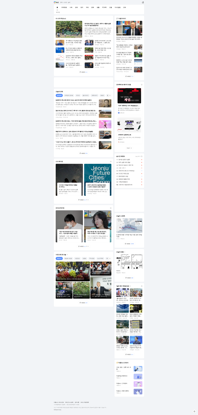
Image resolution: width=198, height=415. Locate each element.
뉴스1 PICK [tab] (100, 258)
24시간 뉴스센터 (69, 402)
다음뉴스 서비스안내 (59, 402)
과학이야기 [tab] (94, 95)
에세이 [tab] (102, 95)
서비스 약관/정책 (85, 402)
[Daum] (55, 2)
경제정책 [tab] (59, 95)
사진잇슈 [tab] (77, 258)
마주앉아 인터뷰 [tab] (69, 95)
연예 (61, 2)
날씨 (69, 2)
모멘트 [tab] (84, 258)
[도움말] (111, 161)
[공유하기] (142, 2)
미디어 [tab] (78, 95)
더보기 (128, 148)
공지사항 (77, 402)
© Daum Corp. (57, 409)
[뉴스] (57, 2)
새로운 (84, 72)
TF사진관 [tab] (91, 258)
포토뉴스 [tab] (59, 258)
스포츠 (65, 2)
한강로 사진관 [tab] (68, 258)
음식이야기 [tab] (86, 95)
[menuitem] (57, 7)
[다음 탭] (109, 95)
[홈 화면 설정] (194, 411)
